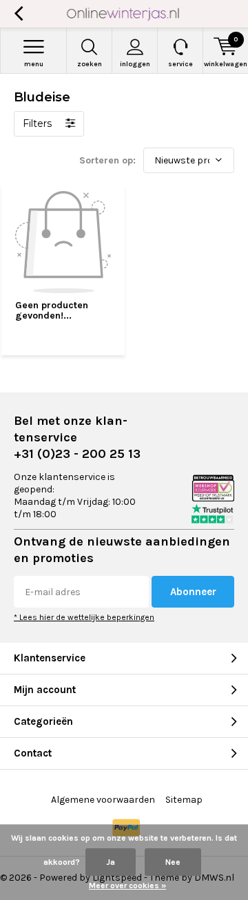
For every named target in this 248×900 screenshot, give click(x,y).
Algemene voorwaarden (103, 800)
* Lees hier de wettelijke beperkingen (84, 617)
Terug (18, 14)
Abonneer (193, 592)
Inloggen (135, 64)
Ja (110, 862)
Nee (172, 862)
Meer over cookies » (127, 885)
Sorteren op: (107, 160)
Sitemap (184, 800)
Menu (33, 64)
